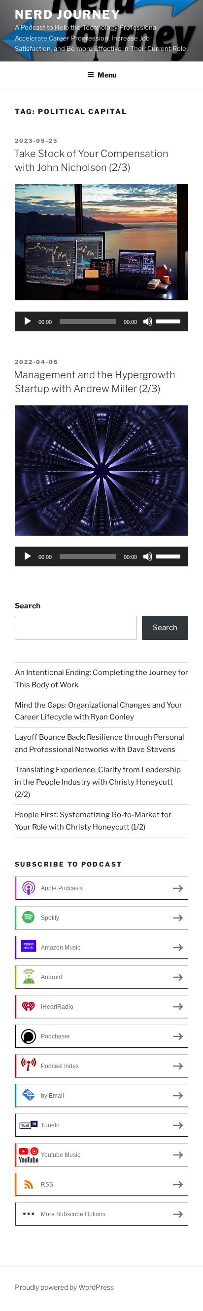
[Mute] (148, 321)
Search (27, 605)
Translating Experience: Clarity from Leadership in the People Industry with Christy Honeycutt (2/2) (98, 782)
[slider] (169, 320)
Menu (107, 75)
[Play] (28, 321)
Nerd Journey (68, 14)
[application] (101, 321)
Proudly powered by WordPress (64, 1287)
